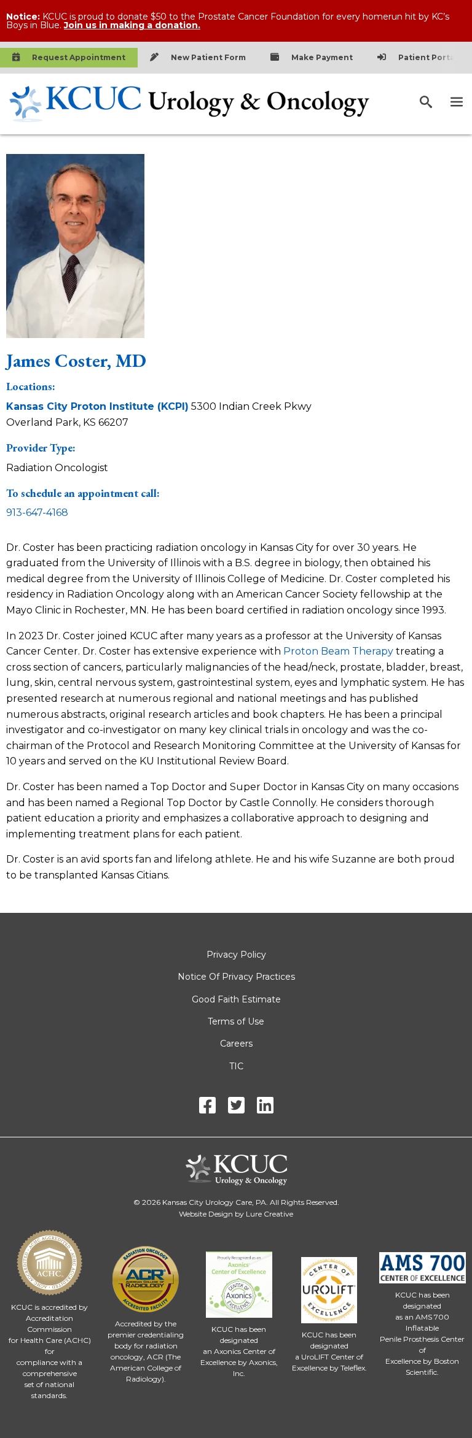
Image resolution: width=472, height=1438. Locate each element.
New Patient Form (208, 57)
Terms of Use (236, 1021)
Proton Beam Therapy (338, 651)
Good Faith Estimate (236, 999)
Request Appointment (78, 57)
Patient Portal (427, 57)
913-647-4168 (37, 512)
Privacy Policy (236, 954)
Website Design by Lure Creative (236, 1213)
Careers (236, 1043)
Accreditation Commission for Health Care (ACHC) (50, 1329)
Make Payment (322, 57)
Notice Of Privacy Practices (236, 976)
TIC (236, 1066)
